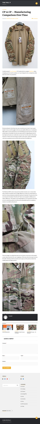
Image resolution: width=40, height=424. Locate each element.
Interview (23, 398)
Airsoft (23, 386)
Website (4, 361)
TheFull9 (8, 18)
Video (23, 406)
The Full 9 (6, 2)
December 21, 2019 (14, 18)
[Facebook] (5, 378)
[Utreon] (9, 378)
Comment (4, 343)
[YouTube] (7, 378)
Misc (23, 401)
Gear (23, 396)
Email (22, 355)
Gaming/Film (24, 393)
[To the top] (37, 418)
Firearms (23, 391)
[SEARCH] (17, 385)
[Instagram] (3, 378)
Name (3, 355)
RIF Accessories (25, 403)
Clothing (4, 9)
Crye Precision (13, 71)
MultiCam (31, 71)
